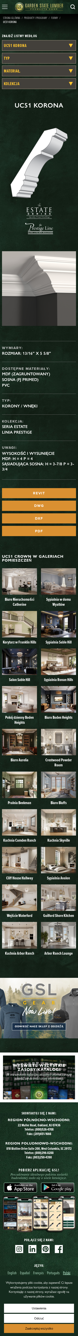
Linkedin (32, 1249)
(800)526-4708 (44, 1129)
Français (38, 1272)
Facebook (59, 1249)
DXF (39, 518)
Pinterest (46, 1249)
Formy (54, 18)
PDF (39, 531)
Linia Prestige (17, 432)
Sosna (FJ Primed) (20, 379)
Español (25, 1272)
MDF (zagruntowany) (26, 373)
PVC (6, 385)
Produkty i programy (35, 18)
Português (53, 1272)
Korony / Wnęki (20, 406)
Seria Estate (15, 426)
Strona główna (11, 18)
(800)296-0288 (44, 1152)
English (12, 1272)
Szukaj (73, 7)
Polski (66, 1272)
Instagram (19, 1249)
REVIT (39, 493)
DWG (39, 505)
